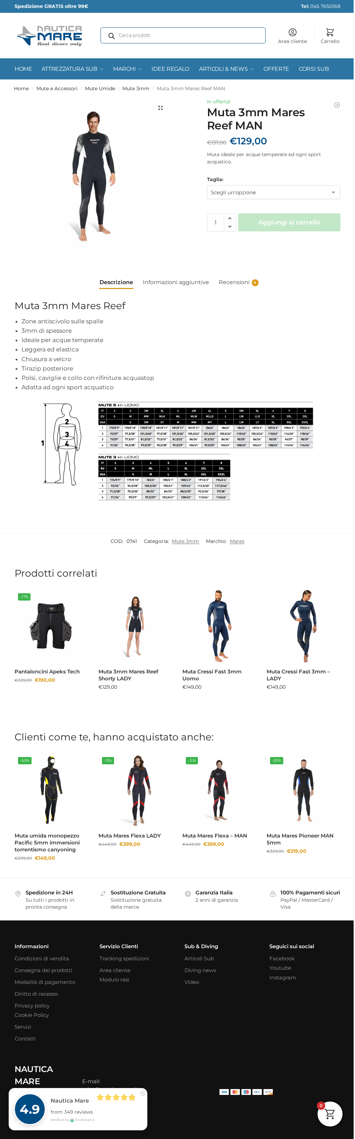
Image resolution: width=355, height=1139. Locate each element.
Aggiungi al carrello (285, 222)
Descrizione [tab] (113, 279)
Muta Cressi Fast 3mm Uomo (209, 671)
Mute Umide (100, 88)
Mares (232, 539)
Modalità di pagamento (45, 983)
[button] (158, 107)
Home (21, 88)
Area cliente (287, 41)
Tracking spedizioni (123, 960)
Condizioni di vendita (42, 960)
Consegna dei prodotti (43, 972)
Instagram (279, 979)
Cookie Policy (32, 1017)
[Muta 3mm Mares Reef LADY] (331, 105)
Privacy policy (32, 1007)
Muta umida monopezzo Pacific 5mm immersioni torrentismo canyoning (47, 837)
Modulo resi (113, 981)
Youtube (276, 970)
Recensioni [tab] (235, 279)
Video (189, 983)
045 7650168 (315, 6)
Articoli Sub (196, 960)
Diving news (198, 972)
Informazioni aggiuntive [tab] (173, 279)
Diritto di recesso (36, 995)
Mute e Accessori (57, 88)
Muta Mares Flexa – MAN (212, 830)
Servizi (23, 1029)
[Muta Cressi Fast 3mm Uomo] (216, 623)
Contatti (25, 1040)
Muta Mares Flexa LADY (128, 830)
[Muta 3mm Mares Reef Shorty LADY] (133, 623)
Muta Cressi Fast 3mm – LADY (294, 671)
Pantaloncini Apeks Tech (47, 667)
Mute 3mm (135, 88)
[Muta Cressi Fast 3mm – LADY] (298, 623)
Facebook (278, 960)
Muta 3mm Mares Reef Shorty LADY (127, 671)
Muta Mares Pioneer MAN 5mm (295, 834)
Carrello (325, 41)
